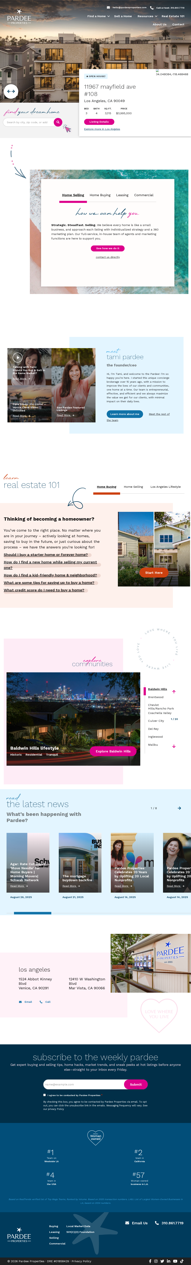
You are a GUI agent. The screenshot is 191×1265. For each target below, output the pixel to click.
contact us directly (108, 257)
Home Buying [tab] (100, 195)
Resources (145, 16)
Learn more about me (124, 414)
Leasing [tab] (122, 195)
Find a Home (96, 16)
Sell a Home (123, 16)
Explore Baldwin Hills (113, 751)
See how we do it (107, 248)
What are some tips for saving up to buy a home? (49, 582)
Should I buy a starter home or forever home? (46, 554)
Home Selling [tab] (73, 195)
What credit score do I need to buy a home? (44, 590)
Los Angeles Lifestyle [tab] (166, 486)
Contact (178, 24)
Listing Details (99, 121)
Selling (53, 1237)
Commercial (53, 1243)
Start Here (154, 573)
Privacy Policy (81, 1261)
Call (48, 1001)
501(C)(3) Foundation (80, 1231)
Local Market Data (78, 1226)
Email (28, 1001)
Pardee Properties (19, 16)
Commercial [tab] (144, 195)
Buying (53, 1226)
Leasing (53, 1231)
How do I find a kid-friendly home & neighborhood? (50, 575)
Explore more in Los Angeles (102, 129)
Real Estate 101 (173, 16)
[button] (108, 16)
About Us (160, 24)
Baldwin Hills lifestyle (34, 748)
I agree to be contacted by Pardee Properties (75, 1095)
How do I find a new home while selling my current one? (50, 565)
